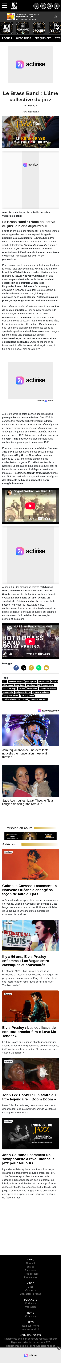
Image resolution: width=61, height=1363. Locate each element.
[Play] (3, 26)
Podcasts (30, 1303)
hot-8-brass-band (45, 685)
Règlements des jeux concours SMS (30, 1342)
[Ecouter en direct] (43, 6)
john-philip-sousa (10, 696)
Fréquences (43, 38)
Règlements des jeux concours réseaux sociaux (30, 1338)
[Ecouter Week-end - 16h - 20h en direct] (30, 835)
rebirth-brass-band (38, 699)
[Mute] (55, 16)
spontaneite (8, 692)
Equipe (30, 1266)
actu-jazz (31, 685)
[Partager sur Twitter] (23, 669)
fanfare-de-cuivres (48, 688)
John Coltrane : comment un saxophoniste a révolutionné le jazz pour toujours (28, 1159)
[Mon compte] (57, 6)
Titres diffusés (30, 1273)
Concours (30, 1316)
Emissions (30, 1270)
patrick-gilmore (27, 696)
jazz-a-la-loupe (9, 688)
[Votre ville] (36, 6)
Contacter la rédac (30, 1293)
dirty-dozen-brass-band (14, 685)
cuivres (22, 688)
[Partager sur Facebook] (15, 669)
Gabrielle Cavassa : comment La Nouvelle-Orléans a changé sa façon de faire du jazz (29, 890)
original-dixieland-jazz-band (15, 699)
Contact (30, 1263)
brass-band (32, 688)
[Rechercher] (50, 6)
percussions (43, 681)
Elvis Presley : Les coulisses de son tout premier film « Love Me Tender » (29, 1032)
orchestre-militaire (41, 692)
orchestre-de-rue (23, 692)
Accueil (7, 38)
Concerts (30, 1290)
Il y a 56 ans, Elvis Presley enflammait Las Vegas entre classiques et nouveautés (25, 961)
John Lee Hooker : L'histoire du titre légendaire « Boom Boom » (29, 1097)
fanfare (54, 681)
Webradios (23, 38)
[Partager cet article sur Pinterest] (30, 669)
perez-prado (30, 681)
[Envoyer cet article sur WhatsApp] (38, 669)
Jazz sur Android (30, 1329)
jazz (5, 681)
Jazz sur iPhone (30, 1325)
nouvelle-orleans (16, 681)
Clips (30, 1286)
